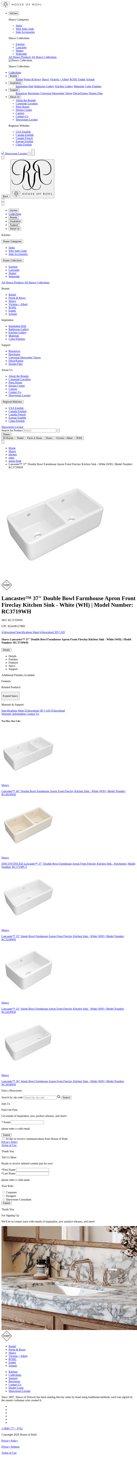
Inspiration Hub (24, 86)
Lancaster (21, 47)
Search (66, 1097)
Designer (11, 1195)
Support (14, 90)
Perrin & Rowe (32, 79)
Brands (13, 76)
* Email (5, 1122)
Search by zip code (12, 1097)
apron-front (15, 460)
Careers (20, 113)
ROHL (73, 79)
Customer (11, 1192)
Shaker (20, 50)
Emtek (81, 79)
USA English (23, 131)
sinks (11, 457)
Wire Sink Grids (25, 28)
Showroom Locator (27, 119)
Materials (79, 86)
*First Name (8, 1169)
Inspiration (15, 83)
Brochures (34, 93)
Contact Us (22, 116)
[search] (39, 430)
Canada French (24, 138)
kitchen (13, 13)
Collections (15, 72)
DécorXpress (80, 93)
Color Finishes (93, 86)
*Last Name (8, 1173)
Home (12, 448)
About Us (15, 97)
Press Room (22, 106)
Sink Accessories (25, 32)
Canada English (25, 134)
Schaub (90, 79)
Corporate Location (27, 103)
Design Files (96, 93)
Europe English (24, 141)
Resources (21, 93)
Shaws (45, 79)
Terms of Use (9, 1145)
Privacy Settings (10, 1446)
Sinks (19, 25)
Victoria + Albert (59, 79)
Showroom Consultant (18, 1199)
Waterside (21, 53)
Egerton (20, 44)
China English (24, 144)
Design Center (24, 109)
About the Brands (26, 100)
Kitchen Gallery (64, 86)
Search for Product (11, 430)
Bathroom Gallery (44, 86)
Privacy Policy (9, 1142)
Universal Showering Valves (56, 93)
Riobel (19, 79)
